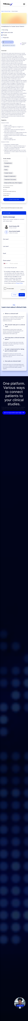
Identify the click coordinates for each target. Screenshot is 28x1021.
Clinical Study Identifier (8, 185)
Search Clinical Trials (5, 11)
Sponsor (5, 189)
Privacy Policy (19, 283)
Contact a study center (14, 199)
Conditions (5, 160)
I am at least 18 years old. (10, 267)
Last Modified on (6, 193)
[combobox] (5, 263)
